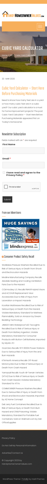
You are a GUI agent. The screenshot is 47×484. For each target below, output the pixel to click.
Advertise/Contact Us (12, 453)
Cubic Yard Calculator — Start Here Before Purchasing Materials (23, 91)
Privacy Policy (8, 438)
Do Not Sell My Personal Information (19, 445)
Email (7, 158)
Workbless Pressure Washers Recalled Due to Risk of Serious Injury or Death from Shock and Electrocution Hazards (23, 269)
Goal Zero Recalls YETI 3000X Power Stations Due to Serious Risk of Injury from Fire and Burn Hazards (23, 352)
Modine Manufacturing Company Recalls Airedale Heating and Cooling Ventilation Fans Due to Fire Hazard (22, 281)
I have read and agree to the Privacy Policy (23, 173)
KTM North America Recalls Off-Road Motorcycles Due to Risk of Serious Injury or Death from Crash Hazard (22, 364)
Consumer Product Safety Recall (19, 256)
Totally (25, 479)
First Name (9, 144)
